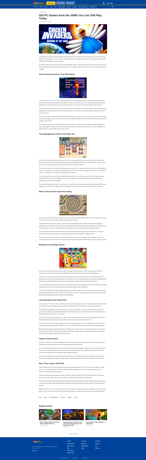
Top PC (41, 6)
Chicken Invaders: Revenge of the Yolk (49, 100)
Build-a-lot (41, 271)
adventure (62, 397)
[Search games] (112, 7)
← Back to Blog (42, 11)
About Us (97, 448)
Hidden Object (61, 6)
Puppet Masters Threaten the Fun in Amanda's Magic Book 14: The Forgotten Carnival (72, 424)
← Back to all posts (73, 434)
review (75, 397)
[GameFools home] (38, 3)
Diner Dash (54, 59)
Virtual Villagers (70, 389)
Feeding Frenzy (43, 116)
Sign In (111, 3)
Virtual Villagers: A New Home (47, 303)
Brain (51, 6)
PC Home (35, 6)
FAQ (96, 445)
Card (55, 6)
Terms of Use (75, 458)
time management (53, 397)
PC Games (50, 3)
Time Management (83, 6)
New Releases (70, 450)
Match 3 (69, 6)
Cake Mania (42, 176)
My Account (70, 3)
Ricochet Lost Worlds (44, 342)
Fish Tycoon (42, 323)
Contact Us (97, 443)
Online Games (60, 3)
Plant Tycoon (51, 323)
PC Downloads (70, 443)
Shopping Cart (84, 445)
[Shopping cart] (103, 3)
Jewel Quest (42, 231)
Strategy (74, 6)
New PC (46, 6)
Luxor (40, 217)
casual (45, 397)
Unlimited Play (70, 452)
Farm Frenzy (42, 284)
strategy (70, 397)
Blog (68, 448)
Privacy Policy (85, 458)
